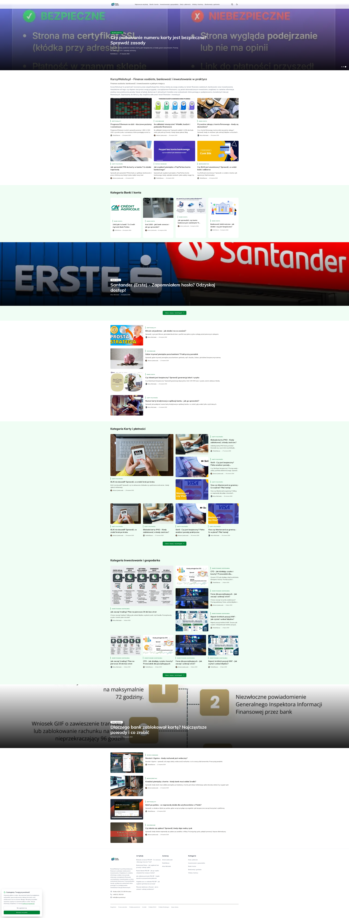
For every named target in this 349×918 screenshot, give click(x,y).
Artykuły (139, 856)
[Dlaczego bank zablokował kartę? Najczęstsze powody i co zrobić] (174, 716)
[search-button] (232, 4)
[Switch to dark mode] (237, 4)
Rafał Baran (165, 863)
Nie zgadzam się (22, 908)
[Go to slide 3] (345, 66)
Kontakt (144, 907)
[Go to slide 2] (343, 66)
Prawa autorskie (122, 907)
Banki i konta (154, 4)
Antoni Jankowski (115, 54)
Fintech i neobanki (161, 164)
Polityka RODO (152, 907)
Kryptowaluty (116, 121)
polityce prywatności (28, 903)
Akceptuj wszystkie (21, 912)
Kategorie (192, 856)
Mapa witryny (174, 907)
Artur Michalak (114, 295)
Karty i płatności (185, 4)
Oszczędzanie (159, 121)
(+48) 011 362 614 (118, 894)
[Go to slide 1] (342, 66)
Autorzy (165, 856)
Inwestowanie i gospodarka (169, 4)
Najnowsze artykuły (141, 4)
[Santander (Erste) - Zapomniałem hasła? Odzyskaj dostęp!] (174, 274)
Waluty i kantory (197, 4)
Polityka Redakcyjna (164, 907)
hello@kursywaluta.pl (119, 897)
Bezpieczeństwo (204, 164)
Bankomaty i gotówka (212, 4)
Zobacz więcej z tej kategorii (173, 313)
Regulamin (113, 907)
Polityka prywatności (134, 907)
